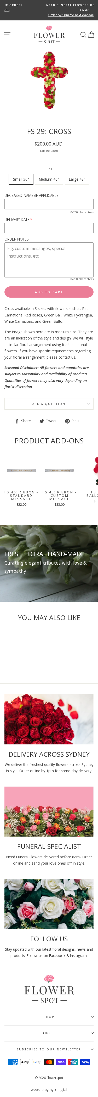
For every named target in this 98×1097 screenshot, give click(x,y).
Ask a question (49, 404)
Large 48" (77, 179)
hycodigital (58, 1089)
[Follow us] (49, 904)
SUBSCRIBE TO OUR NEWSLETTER (49, 1049)
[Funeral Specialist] (49, 812)
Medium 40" (49, 179)
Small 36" (21, 179)
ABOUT (49, 1033)
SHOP (49, 1017)
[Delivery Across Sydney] (49, 719)
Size (48, 169)
